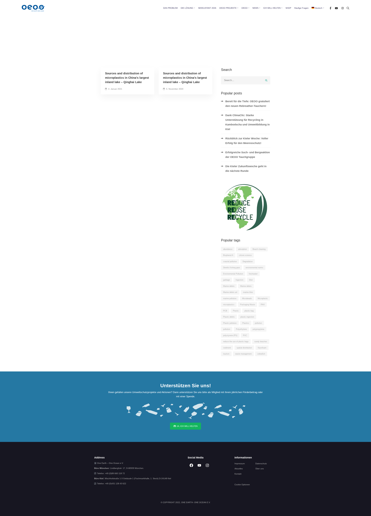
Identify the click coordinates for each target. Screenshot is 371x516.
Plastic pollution (230, 323)
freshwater (253, 274)
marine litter (248, 292)
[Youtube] (336, 8)
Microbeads (247, 298)
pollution (258, 323)
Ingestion (239, 280)
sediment (227, 348)
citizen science (245, 255)
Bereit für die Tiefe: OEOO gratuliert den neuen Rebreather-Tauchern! (247, 103)
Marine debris (228, 286)
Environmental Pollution (233, 274)
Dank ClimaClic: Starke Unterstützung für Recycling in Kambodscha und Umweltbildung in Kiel (247, 122)
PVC (245, 335)
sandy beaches (260, 341)
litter (251, 280)
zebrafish (261, 354)
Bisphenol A (228, 255)
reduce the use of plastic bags (236, 341)
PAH (262, 304)
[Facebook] (330, 8)
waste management (243, 354)
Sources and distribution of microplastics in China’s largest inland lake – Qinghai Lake (127, 78)
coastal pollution (230, 261)
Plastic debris (229, 317)
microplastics (228, 304)
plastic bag (249, 311)
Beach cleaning (259, 249)
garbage (226, 280)
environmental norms (254, 267)
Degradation (248, 261)
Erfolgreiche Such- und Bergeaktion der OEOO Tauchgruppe (247, 154)
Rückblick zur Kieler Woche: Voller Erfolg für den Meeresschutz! (246, 141)
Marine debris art (230, 292)
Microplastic (263, 298)
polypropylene (258, 329)
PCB (225, 311)
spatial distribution (244, 348)
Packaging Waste (247, 304)
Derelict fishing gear (231, 267)
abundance (227, 249)
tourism (226, 354)
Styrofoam (262, 348)
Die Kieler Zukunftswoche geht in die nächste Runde (246, 168)
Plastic (236, 311)
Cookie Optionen (242, 484)
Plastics (245, 323)
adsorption (242, 249)
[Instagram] (342, 8)
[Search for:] (245, 80)
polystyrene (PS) (230, 335)
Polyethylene (241, 329)
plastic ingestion (247, 317)
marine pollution (229, 298)
